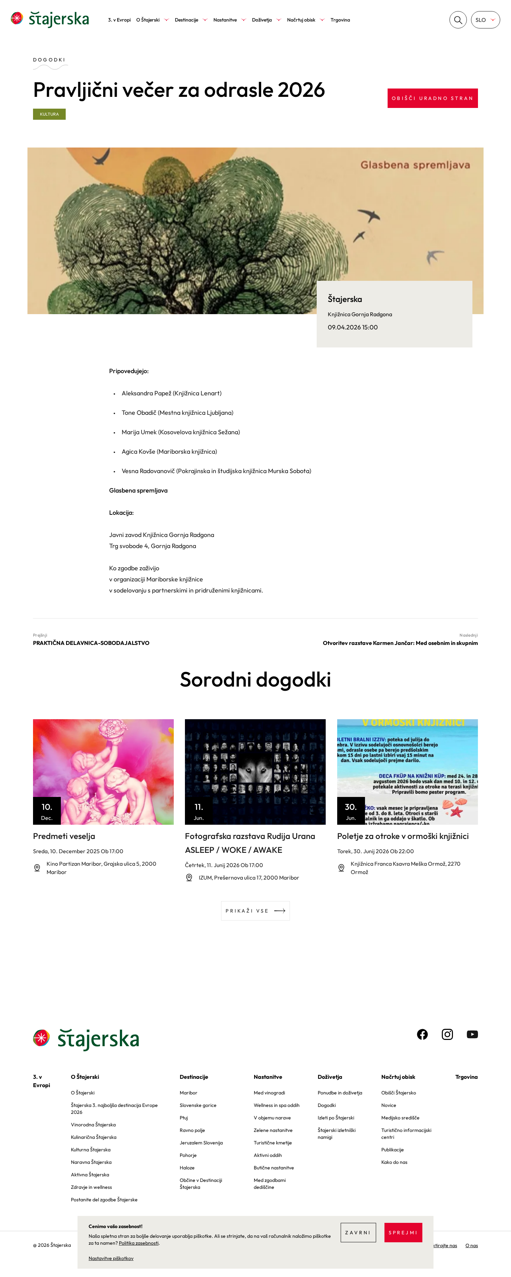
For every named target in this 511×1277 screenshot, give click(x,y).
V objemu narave (272, 1118)
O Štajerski (148, 20)
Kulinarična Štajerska (93, 1137)
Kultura (49, 114)
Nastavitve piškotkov (111, 1258)
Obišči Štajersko (398, 1093)
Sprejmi (403, 1232)
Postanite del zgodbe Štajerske (104, 1199)
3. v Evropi (119, 20)
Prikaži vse (247, 911)
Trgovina (340, 20)
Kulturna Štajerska (91, 1149)
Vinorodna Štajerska (93, 1124)
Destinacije (186, 20)
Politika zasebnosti (139, 1243)
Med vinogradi (269, 1093)
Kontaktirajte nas (438, 1245)
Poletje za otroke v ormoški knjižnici (403, 836)
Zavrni (358, 1232)
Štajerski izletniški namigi (337, 1133)
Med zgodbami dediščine (270, 1183)
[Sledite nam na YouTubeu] (472, 1034)
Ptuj (184, 1118)
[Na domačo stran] (50, 19)
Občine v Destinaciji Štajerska (201, 1183)
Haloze (187, 1168)
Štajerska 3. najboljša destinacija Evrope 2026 (114, 1108)
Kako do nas (394, 1162)
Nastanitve (225, 20)
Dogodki (327, 1105)
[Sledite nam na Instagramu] (447, 1034)
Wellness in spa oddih (277, 1105)
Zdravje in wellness (91, 1187)
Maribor (188, 1093)
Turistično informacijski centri (406, 1133)
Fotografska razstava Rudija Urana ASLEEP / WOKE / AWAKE (250, 843)
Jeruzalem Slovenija (201, 1143)
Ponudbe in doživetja (340, 1093)
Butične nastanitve (274, 1168)
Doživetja (262, 20)
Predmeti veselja (64, 836)
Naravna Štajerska (91, 1162)
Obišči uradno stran (433, 98)
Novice (388, 1105)
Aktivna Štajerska (90, 1174)
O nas (471, 1245)
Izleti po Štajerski (336, 1118)
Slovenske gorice (198, 1105)
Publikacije (392, 1149)
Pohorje (188, 1155)
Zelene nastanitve (273, 1130)
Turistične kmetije (273, 1143)
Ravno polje (192, 1130)
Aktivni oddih (268, 1155)
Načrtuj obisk (301, 20)
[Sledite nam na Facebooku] (422, 1034)
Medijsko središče (400, 1118)
